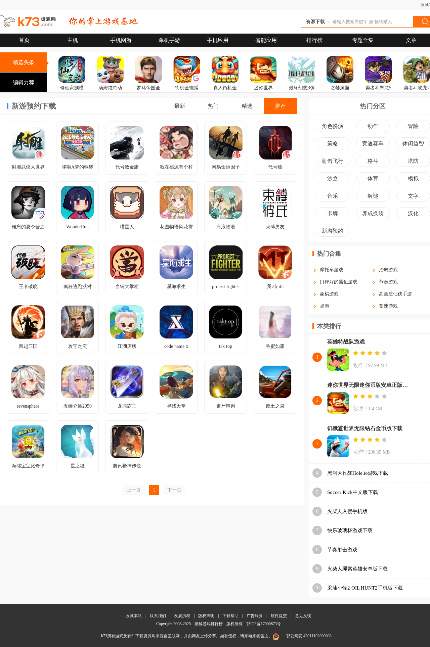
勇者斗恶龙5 (378, 87)
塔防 (413, 161)
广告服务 (255, 615)
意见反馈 (303, 615)
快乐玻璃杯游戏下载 (350, 530)
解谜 (373, 196)
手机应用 (217, 40)
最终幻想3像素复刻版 (302, 92)
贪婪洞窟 (340, 87)
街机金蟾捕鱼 (187, 92)
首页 (24, 40)
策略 (332, 143)
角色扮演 (332, 126)
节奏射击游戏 (342, 549)
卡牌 (332, 213)
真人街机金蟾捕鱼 (225, 92)
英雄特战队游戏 (346, 341)
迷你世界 (263, 87)
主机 (72, 40)
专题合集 (363, 40)
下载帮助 (230, 615)
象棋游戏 (329, 293)
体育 (373, 178)
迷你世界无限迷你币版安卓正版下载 (369, 385)
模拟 (413, 178)
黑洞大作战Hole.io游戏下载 (357, 473)
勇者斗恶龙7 (417, 87)
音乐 (332, 196)
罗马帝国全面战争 (148, 92)
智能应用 (266, 40)
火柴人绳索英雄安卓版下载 (357, 568)
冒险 (413, 126)
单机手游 (169, 40)
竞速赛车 (373, 143)
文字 (413, 196)
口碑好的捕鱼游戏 (338, 281)
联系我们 (158, 615)
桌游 (324, 306)
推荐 (280, 106)
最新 (179, 106)
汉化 (413, 213)
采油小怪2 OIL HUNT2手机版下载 (365, 588)
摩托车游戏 (331, 269)
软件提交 (279, 615)
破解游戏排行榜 (209, 623)
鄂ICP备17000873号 (263, 623)
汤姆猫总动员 (110, 92)
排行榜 (314, 40)
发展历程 (182, 615)
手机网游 (121, 40)
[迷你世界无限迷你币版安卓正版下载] (338, 403)
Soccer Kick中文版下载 (352, 492)
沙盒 (332, 178)
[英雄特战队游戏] (338, 360)
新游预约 (332, 231)
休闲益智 (413, 143)
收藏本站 (134, 615)
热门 (213, 106)
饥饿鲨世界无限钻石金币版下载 (364, 428)
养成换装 (373, 213)
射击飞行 (332, 161)
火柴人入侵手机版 (347, 511)
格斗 (373, 161)
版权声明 (206, 615)
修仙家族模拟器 (72, 92)
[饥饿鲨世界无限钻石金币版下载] (338, 447)
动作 (373, 126)
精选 (247, 106)
